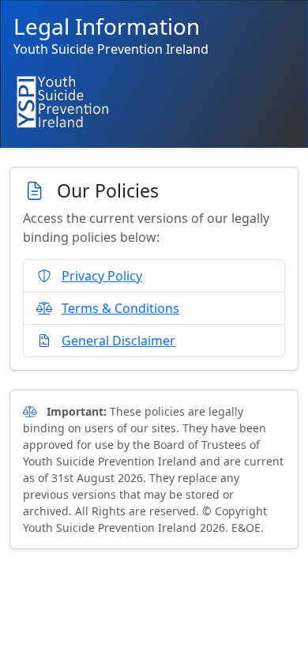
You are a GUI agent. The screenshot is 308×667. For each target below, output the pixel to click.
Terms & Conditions (120, 308)
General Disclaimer (118, 340)
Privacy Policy (102, 276)
